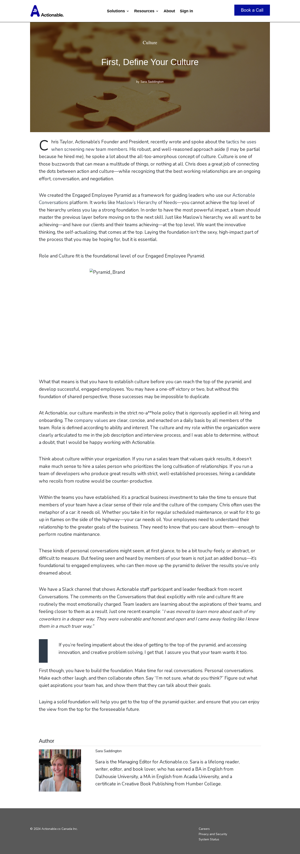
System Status (209, 839)
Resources (144, 11)
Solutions (116, 11)
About (169, 11)
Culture (150, 42)
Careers (204, 829)
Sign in (186, 11)
